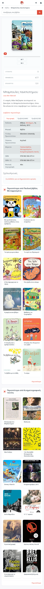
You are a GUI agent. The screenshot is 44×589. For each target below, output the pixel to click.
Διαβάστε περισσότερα (11, 113)
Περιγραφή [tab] (10, 118)
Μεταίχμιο (29, 123)
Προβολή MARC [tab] (23, 118)
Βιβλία (7, 8)
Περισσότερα (36, 382)
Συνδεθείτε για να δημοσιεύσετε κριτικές (21, 179)
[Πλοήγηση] (2, 2)
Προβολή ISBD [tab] (36, 118)
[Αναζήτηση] (39, 12)
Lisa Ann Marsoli (9, 95)
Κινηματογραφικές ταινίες (29, 152)
